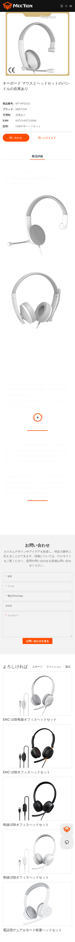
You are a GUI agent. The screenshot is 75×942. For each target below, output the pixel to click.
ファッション (54, 666)
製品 (67, 666)
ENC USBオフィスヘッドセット (26, 772)
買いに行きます (47, 137)
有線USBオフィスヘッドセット (26, 825)
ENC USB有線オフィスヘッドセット (30, 719)
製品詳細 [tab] (37, 156)
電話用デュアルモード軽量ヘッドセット (32, 930)
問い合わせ (16, 137)
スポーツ (37, 666)
